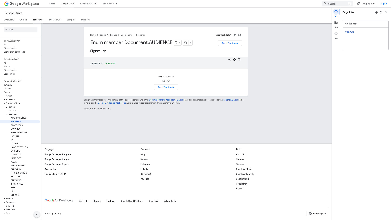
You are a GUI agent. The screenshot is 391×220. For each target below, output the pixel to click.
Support (85, 19)
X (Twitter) (146, 174)
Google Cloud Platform (132, 201)
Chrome (240, 159)
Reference (38, 19)
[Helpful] (235, 35)
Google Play (241, 184)
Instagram (145, 164)
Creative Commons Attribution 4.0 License (167, 100)
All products (86, 3)
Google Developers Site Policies (112, 103)
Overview (9, 19)
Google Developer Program (58, 154)
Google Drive (68, 3)
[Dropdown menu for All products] (96, 3)
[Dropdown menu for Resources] (117, 3)
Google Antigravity (245, 174)
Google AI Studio (244, 169)
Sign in (383, 3)
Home (52, 3)
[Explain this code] (229, 59)
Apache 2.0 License (231, 100)
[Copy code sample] (239, 59)
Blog (143, 154)
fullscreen (381, 12)
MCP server (55, 19)
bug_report (376, 12)
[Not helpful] (239, 35)
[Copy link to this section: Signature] (109, 51)
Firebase (240, 164)
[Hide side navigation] (37, 214)
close (386, 12)
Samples (71, 19)
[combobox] (337, 3)
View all (239, 188)
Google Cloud (242, 179)
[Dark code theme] (234, 59)
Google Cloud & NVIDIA (55, 174)
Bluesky (144, 159)
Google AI (153, 201)
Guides (23, 19)
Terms (48, 213)
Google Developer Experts (57, 164)
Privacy (57, 213)
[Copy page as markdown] (185, 42)
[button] (20, 44)
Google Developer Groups (57, 159)
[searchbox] (20, 29)
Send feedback (230, 43)
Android (240, 154)
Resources (108, 3)
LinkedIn (144, 169)
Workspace (30, 4)
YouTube (145, 179)
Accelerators (51, 169)
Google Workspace (108, 35)
